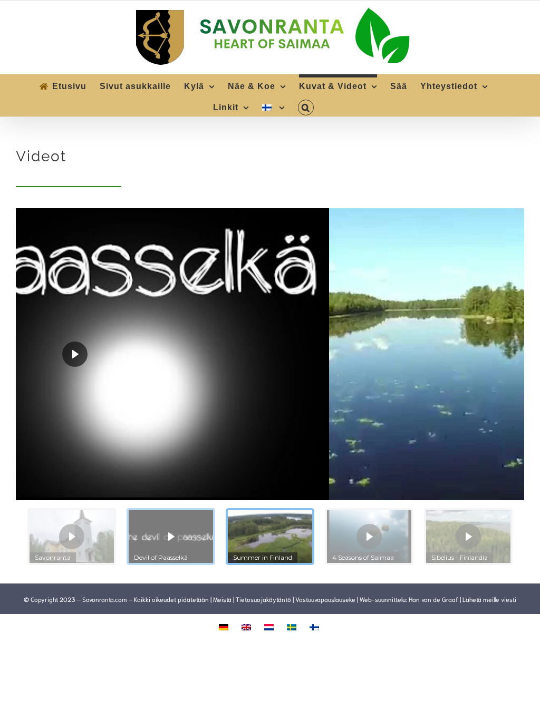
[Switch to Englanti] (247, 625)
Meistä (222, 599)
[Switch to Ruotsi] (293, 625)
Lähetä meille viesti (489, 599)
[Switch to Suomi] (315, 625)
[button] (305, 105)
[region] (270, 390)
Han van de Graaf (433, 599)
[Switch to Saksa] (225, 625)
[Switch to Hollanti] (270, 625)
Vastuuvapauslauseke (325, 599)
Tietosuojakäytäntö (263, 599)
